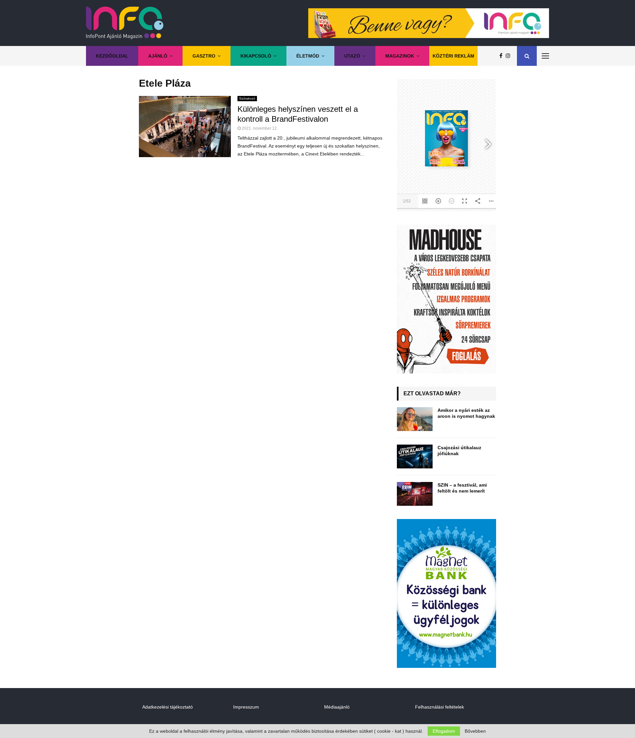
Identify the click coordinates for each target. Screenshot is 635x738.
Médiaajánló (337, 707)
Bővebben (475, 731)
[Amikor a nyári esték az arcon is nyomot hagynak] (415, 419)
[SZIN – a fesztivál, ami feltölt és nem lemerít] (415, 494)
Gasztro (203, 56)
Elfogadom (444, 731)
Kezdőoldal (112, 56)
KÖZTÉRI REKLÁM (453, 56)
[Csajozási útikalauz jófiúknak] (415, 456)
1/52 (407, 201)
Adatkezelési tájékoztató (167, 707)
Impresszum (246, 707)
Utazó (352, 56)
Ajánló (157, 56)
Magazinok (399, 56)
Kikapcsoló (255, 56)
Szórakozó (247, 98)
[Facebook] (502, 56)
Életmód (307, 56)
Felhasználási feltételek (439, 707)
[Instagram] (510, 56)
